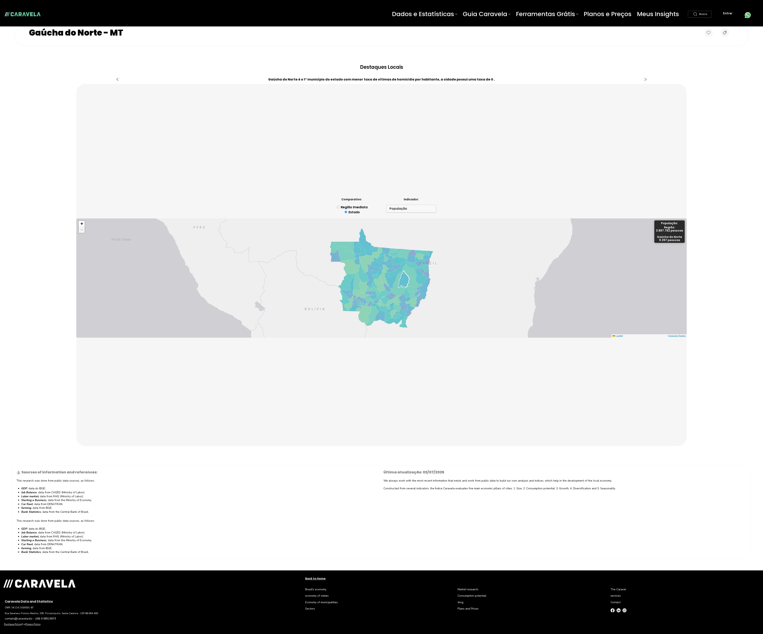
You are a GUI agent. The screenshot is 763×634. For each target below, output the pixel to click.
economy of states (317, 596)
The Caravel (618, 589)
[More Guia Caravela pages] (509, 14)
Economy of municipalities (321, 602)
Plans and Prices (468, 609)
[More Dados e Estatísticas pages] (456, 14)
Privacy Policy (33, 624)
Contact (616, 602)
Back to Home (315, 579)
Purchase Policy (12, 624)
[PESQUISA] (725, 32)
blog (460, 602)
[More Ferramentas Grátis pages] (577, 14)
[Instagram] (624, 610)
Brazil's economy (315, 589)
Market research (468, 589)
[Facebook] (613, 610)
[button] (700, 14)
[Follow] (708, 32)
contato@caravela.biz (18, 618)
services (615, 596)
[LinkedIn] (619, 610)
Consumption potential (472, 596)
